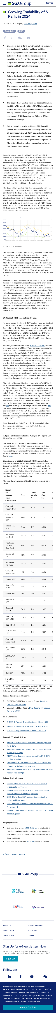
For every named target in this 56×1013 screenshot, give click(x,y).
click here (36, 1001)
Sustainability (8, 935)
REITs (21, 31)
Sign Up (10, 958)
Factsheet (44, 701)
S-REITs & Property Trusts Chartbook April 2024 (26, 731)
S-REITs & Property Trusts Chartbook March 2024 (27, 726)
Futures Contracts (37, 345)
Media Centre (8, 930)
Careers (31, 935)
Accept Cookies (28, 1007)
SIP (7, 406)
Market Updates (30, 24)
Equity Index (9, 31)
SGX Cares (32, 930)
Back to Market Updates (15, 854)
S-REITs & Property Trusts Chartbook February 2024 (28, 722)
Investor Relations (35, 925)
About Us (7, 925)
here (49, 406)
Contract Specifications (16, 704)
